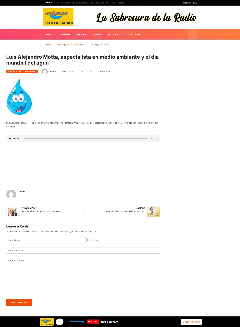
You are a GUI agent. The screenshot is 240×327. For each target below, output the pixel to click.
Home (49, 44)
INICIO (49, 34)
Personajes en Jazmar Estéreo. (71, 44)
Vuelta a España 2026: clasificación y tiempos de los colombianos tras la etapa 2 (91, 3)
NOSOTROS (64, 34)
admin (52, 71)
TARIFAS (98, 34)
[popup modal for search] (192, 34)
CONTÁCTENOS (132, 34)
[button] (139, 3)
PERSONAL (82, 34)
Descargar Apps (191, 321)
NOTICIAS (113, 34)
